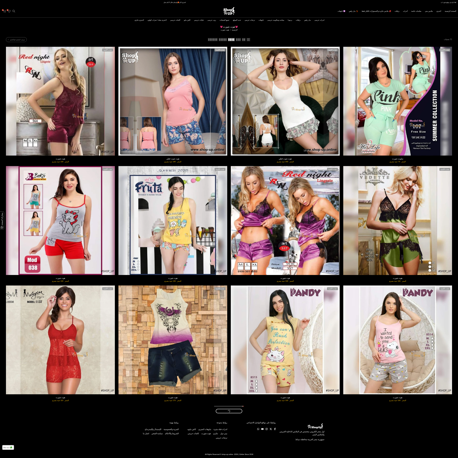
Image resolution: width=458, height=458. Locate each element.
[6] (213, 39)
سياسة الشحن (157, 433)
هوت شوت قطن (285, 159)
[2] (243, 39)
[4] (231, 39)
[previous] (328, 20)
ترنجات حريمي (250, 20)
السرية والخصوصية (171, 429)
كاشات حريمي (175, 20)
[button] (395, 147)
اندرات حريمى (319, 20)
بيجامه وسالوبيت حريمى (275, 20)
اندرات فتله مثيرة (220, 429)
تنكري (215, 433)
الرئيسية (234, 30)
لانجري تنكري (139, 20)
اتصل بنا (146, 433)
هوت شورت (60, 159)
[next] (130, 20)
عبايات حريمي (199, 20)
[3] (238, 39)
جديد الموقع (237, 20)
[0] (248, 39)
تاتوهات (261, 20)
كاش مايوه (191, 429)
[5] (223, 39)
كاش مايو (187, 20)
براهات (298, 20)
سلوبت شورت (397, 159)
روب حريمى (211, 20)
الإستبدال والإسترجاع (153, 429)
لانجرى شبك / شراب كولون (157, 20)
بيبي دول (223, 433)
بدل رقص (307, 20)
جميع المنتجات (224, 20)
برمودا (290, 20)
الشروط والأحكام (172, 433)
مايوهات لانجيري (204, 429)
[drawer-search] (14, 11)
